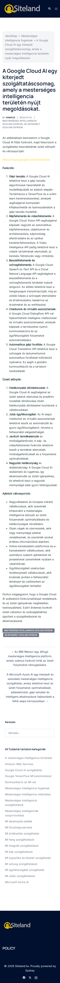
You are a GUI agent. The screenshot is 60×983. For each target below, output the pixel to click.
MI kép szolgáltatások (19, 851)
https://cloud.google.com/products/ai (26, 159)
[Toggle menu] (56, 9)
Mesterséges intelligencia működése (28, 794)
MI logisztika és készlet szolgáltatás (28, 858)
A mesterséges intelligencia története (28, 758)
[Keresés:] (29, 733)
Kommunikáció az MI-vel (20, 782)
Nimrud (10, 117)
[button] (49, 8)
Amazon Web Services (19, 764)
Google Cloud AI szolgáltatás (23, 770)
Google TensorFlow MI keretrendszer (28, 776)
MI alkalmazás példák (18, 821)
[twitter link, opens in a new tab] (30, 977)
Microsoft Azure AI (17, 882)
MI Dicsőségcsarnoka (18, 827)
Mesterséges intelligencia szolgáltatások (28, 630)
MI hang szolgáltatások (19, 839)
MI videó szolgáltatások (20, 876)
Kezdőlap (11, 36)
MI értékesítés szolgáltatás (22, 833)
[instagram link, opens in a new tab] (36, 977)
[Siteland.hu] (22, 8)
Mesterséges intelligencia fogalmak (27, 788)
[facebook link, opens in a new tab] (24, 977)
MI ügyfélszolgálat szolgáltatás (24, 870)
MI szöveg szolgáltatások (21, 864)
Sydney (30, 970)
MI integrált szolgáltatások (21, 635)
